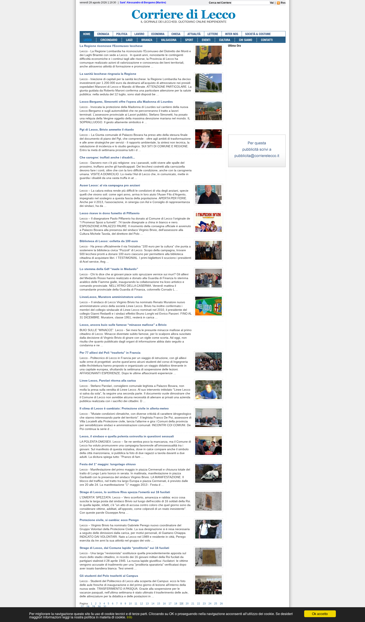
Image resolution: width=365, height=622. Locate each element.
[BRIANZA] (147, 40)
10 (130, 603)
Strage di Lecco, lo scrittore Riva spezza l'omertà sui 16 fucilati (125, 492)
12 (141, 603)
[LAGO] (129, 40)
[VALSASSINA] (169, 40)
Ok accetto (320, 613)
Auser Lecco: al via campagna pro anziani (110, 185)
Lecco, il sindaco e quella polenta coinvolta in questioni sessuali (127, 436)
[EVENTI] (206, 40)
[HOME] (87, 34)
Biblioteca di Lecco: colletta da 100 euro (109, 241)
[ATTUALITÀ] (194, 34)
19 (181, 603)
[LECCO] (88, 40)
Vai (272, 2)
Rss (283, 2)
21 (192, 603)
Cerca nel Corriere (220, 2)
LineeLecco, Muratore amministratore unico (111, 296)
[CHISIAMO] (246, 40)
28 (87, 606)
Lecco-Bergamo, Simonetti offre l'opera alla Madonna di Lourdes (126, 101)
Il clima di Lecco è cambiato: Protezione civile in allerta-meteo (124, 408)
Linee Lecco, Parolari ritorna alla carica (108, 380)
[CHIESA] (176, 34)
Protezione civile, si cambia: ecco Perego (109, 519)
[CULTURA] (225, 40)
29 (93, 606)
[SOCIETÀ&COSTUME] (258, 34)
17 (170, 603)
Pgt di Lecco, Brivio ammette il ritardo (107, 129)
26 (221, 603)
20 (187, 603)
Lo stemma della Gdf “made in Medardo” (109, 268)
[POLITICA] (122, 34)
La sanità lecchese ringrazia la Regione (108, 73)
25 (215, 603)
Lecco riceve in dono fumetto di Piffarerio (110, 213)
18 (175, 603)
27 (82, 606)
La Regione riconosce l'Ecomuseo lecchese (111, 45)
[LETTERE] (213, 34)
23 (204, 603)
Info (129, 617)
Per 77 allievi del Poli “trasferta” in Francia (110, 352)
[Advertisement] (257, 107)
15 (158, 603)
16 (164, 603)
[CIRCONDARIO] (109, 40)
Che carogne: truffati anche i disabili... (107, 157)
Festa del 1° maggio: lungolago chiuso (108, 464)
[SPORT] (189, 40)
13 (147, 603)
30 (99, 606)
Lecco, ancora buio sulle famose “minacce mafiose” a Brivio (123, 324)
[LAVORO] (139, 34)
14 (152, 603)
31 (105, 606)
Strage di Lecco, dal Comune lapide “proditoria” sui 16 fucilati (124, 547)
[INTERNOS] (232, 34)
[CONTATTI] (267, 40)
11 (136, 603)
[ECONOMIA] (158, 34)
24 (209, 603)
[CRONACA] (103, 34)
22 (198, 603)
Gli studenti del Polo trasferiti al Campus (109, 575)
